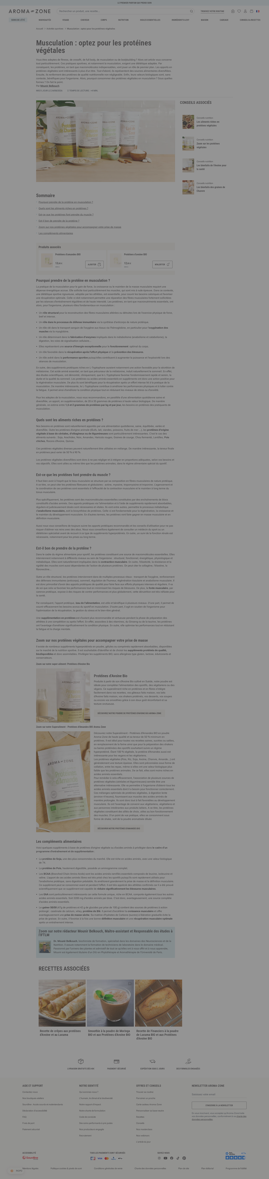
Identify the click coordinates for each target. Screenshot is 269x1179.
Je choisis (116, 626)
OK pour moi (153, 626)
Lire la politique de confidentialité (114, 617)
